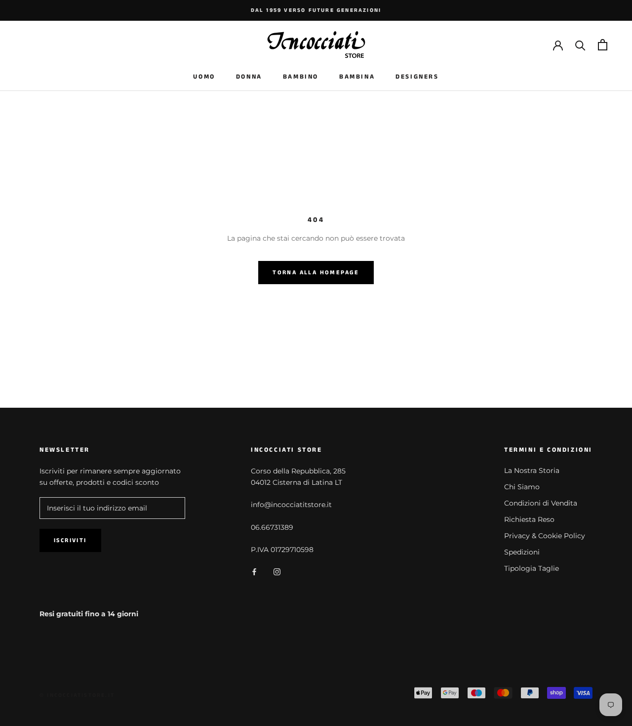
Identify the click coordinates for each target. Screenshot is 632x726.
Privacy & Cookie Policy (544, 535)
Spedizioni (522, 552)
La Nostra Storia (531, 470)
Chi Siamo (522, 486)
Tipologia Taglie (531, 568)
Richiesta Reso (529, 519)
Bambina (357, 77)
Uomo (204, 77)
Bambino (300, 77)
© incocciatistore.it (77, 695)
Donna (249, 77)
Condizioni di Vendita (540, 503)
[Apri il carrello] (602, 44)
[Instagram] (277, 571)
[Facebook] (254, 571)
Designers (416, 77)
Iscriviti (70, 540)
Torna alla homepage (316, 272)
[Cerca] (580, 45)
